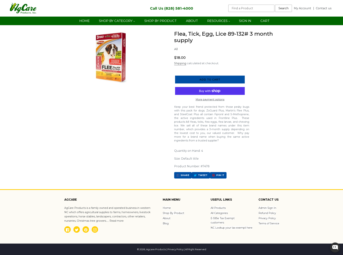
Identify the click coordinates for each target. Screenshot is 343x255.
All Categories (219, 213)
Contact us (323, 8)
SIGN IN (245, 22)
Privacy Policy (267, 218)
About (166, 218)
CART (265, 22)
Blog (166, 223)
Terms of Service (269, 223)
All (176, 49)
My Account (303, 8)
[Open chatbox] (335, 248)
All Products (218, 208)
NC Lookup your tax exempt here (231, 227)
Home (167, 208)
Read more (117, 220)
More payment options (210, 99)
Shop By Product (173, 213)
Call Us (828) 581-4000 (171, 8)
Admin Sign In (267, 208)
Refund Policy (267, 213)
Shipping (180, 63)
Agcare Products (156, 249)
